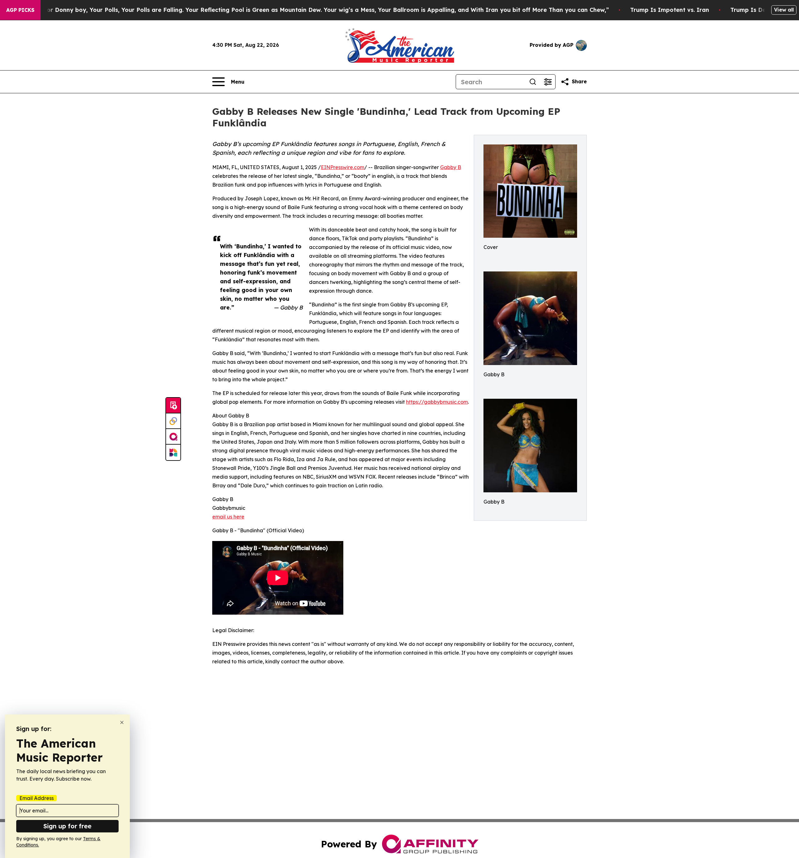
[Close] (122, 722)
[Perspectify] (173, 421)
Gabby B (450, 167)
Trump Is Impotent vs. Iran (669, 9)
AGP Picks (20, 10)
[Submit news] (173, 405)
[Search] (532, 82)
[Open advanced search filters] (547, 82)
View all (784, 10)
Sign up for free (67, 826)
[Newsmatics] (173, 452)
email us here (228, 517)
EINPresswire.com (342, 167)
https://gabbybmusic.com (437, 402)
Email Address (36, 798)
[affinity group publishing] (173, 437)
